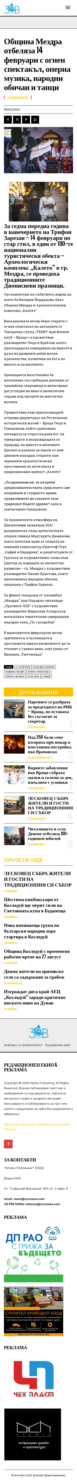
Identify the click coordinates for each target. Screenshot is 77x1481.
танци (46, 676)
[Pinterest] (26, 120)
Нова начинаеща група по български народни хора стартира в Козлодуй (31, 930)
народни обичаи (43, 667)
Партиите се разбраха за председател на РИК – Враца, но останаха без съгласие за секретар (50, 711)
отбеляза (33, 676)
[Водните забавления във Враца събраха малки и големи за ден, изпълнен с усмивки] (14, 774)
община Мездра (15, 672)
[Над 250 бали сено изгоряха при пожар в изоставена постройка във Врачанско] (14, 744)
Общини (36, 818)
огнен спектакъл (39, 672)
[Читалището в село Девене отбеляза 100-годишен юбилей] (14, 835)
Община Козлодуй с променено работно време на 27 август (37, 954)
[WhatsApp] (35, 120)
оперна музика (14, 676)
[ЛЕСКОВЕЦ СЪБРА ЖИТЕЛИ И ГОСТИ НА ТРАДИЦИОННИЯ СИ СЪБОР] (14, 805)
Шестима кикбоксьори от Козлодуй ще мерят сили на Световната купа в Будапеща (35, 905)
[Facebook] (8, 120)
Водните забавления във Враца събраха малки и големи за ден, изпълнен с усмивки (50, 775)
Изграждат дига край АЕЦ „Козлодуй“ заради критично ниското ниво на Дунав (35, 997)
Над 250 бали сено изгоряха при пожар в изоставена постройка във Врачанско (49, 744)
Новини (36, 727)
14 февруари (22, 667)
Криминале (40, 757)
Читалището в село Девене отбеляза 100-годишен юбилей (48, 833)
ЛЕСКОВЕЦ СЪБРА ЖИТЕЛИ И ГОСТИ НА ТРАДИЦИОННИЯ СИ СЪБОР (50, 805)
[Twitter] (17, 120)
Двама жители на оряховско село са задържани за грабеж (34, 974)
